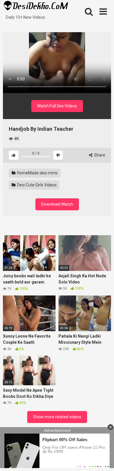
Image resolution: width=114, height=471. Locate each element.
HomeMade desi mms (37, 173)
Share (99, 155)
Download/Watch (57, 204)
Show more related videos (57, 417)
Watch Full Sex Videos (57, 106)
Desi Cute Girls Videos (36, 185)
